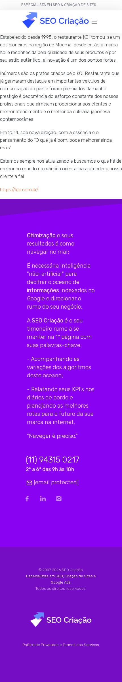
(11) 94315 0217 (52, 459)
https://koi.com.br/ (19, 189)
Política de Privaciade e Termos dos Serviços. (61, 645)
